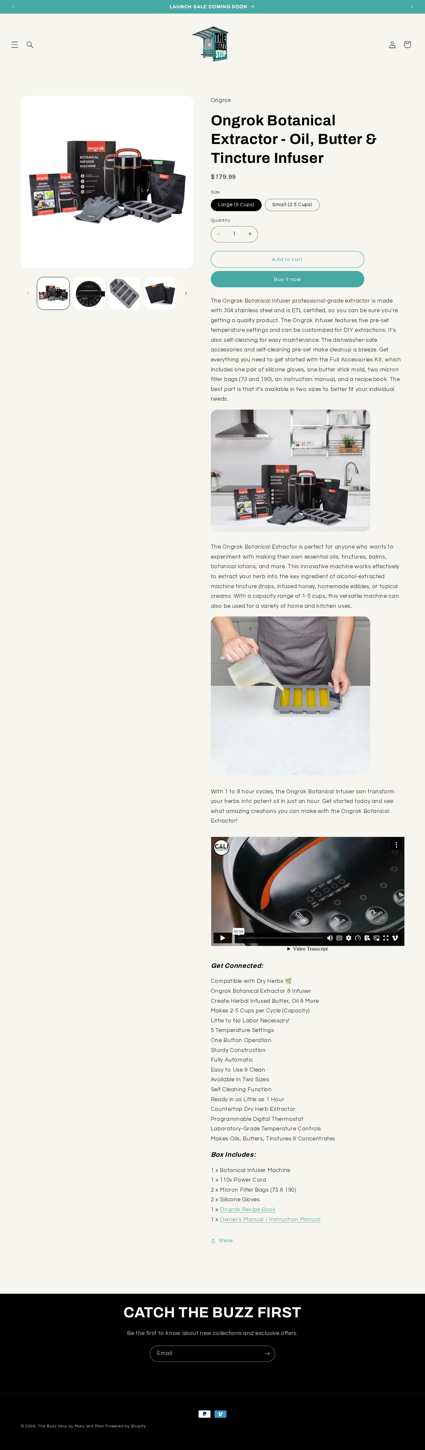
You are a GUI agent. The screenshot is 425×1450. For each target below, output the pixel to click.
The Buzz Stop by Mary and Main (71, 1426)
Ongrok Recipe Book (248, 1209)
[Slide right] (186, 293)
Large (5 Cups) (236, 204)
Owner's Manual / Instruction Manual (270, 1219)
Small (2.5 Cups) (292, 204)
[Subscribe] (267, 1354)
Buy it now (287, 279)
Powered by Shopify (126, 1426)
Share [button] (226, 1240)
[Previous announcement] (13, 6)
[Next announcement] (411, 6)
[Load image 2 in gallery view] (89, 293)
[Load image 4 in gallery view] (160, 293)
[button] (14, 44)
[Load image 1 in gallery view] (53, 293)
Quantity (220, 220)
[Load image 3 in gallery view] (125, 293)
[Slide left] (28, 293)
